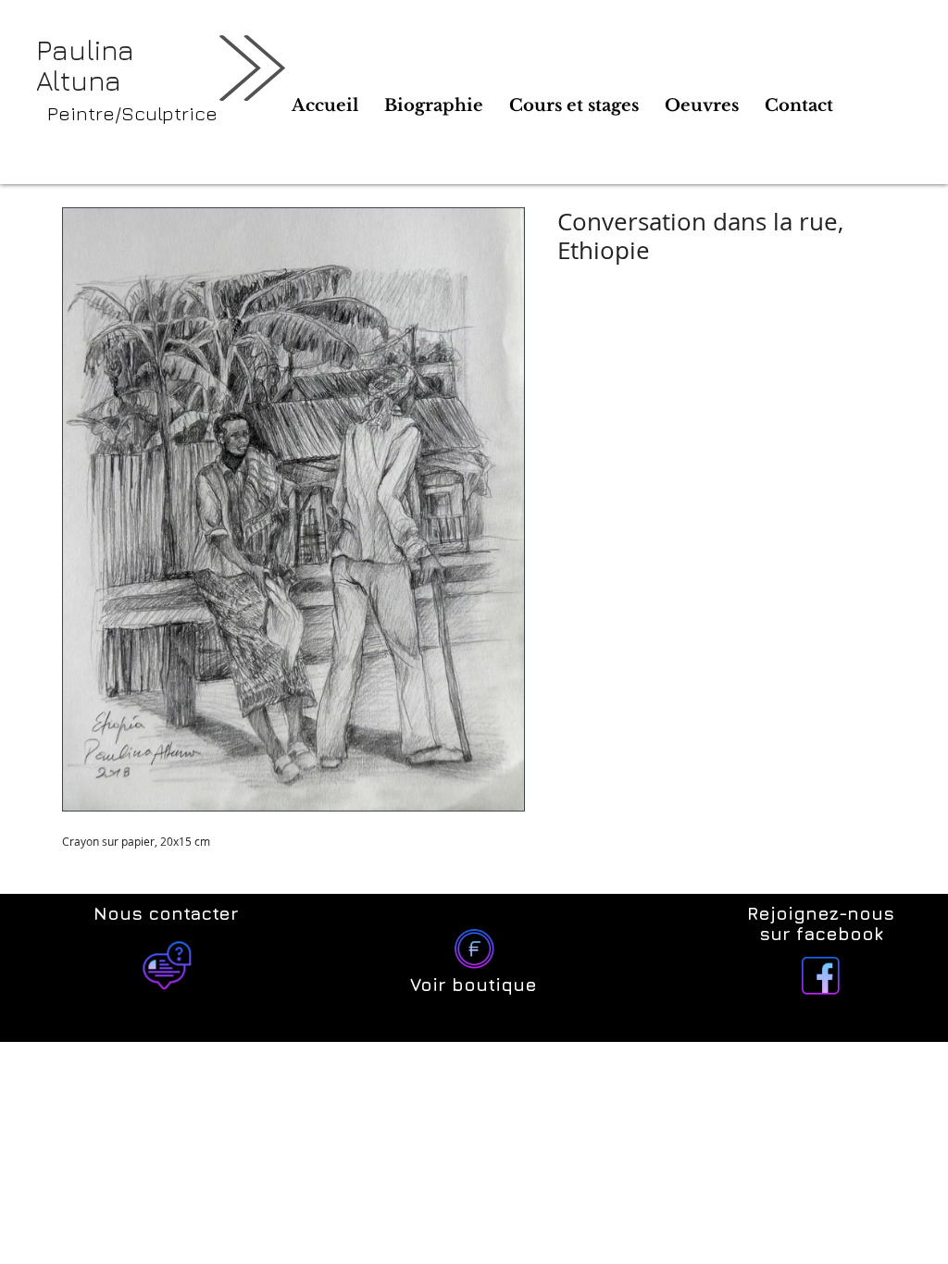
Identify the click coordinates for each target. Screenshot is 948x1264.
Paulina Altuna (85, 65)
